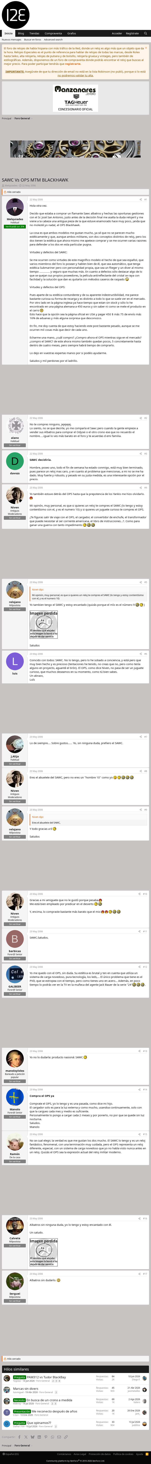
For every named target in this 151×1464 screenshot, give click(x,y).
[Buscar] (145, 33)
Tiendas (34, 33)
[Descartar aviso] (145, 48)
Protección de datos (100, 1454)
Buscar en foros (32, 39)
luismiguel (18, 1392)
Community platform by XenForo (75, 1460)
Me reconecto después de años (54, 1411)
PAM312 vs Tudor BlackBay (46, 1377)
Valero (137, 1402)
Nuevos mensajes (11, 39)
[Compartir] (140, 200)
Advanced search (53, 39)
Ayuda (139, 1454)
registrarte (72, 64)
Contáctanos (64, 1454)
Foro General (43, 1380)
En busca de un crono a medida (49, 1400)
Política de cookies (123, 1454)
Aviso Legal (80, 1454)
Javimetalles (134, 1391)
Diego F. (136, 1379)
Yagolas (17, 1380)
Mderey (17, 1403)
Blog (21, 33)
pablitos (136, 1425)
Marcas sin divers (25, 1388)
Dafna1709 (18, 1426)
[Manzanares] (75, 98)
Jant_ (137, 1413)
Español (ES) (12, 1454)
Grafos (71, 33)
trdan (16, 1415)
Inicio (9, 33)
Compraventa (53, 33)
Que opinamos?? (39, 1423)
